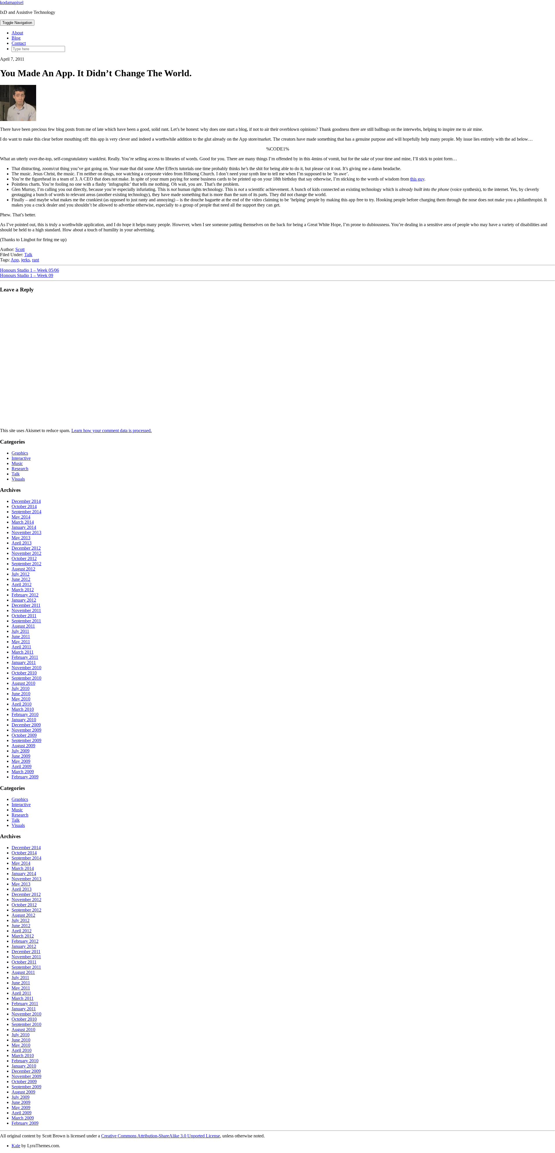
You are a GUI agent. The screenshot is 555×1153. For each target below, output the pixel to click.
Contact (19, 43)
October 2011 (24, 615)
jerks (25, 259)
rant (35, 259)
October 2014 (24, 506)
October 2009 (24, 735)
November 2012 (26, 553)
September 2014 (26, 511)
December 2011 (26, 605)
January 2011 (24, 662)
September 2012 (26, 563)
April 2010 (22, 704)
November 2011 (26, 610)
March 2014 (23, 522)
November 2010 (26, 667)
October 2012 (24, 558)
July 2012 (20, 574)
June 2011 (21, 636)
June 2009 (21, 756)
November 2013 (26, 532)
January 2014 (24, 527)
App (15, 259)
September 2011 (26, 620)
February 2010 (25, 714)
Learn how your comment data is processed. (111, 430)
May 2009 (21, 761)
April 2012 (22, 584)
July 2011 (20, 631)
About (17, 32)
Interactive (21, 458)
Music (17, 463)
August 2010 (23, 683)
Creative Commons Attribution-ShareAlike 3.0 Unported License (160, 1135)
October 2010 (24, 672)
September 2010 (26, 678)
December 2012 (26, 548)
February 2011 (25, 657)
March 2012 (23, 589)
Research (20, 468)
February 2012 (25, 594)
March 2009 (23, 771)
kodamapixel (11, 2)
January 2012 (24, 600)
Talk (28, 254)
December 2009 (26, 724)
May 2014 (21, 516)
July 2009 (20, 750)
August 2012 (23, 568)
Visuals (18, 479)
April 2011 (21, 646)
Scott (20, 249)
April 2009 (22, 766)
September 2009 (26, 740)
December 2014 (26, 501)
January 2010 (24, 719)
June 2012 (21, 579)
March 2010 (23, 709)
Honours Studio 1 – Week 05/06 (29, 270)
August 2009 (23, 745)
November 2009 (26, 730)
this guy (417, 178)
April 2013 (22, 542)
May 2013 (21, 537)
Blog (16, 38)
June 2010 (21, 693)
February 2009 (25, 776)
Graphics (20, 453)
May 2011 (21, 641)
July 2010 (20, 688)
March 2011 (23, 652)
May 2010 (21, 698)
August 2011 (23, 626)
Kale (16, 1145)
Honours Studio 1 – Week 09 (26, 275)
